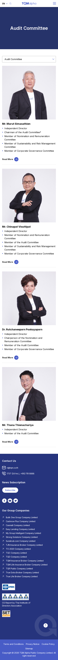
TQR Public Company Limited (19, 568)
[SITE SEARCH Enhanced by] (10, 4)
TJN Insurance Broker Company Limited (24, 545)
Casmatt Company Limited (18, 525)
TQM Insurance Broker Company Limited (25, 560)
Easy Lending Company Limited (20, 529)
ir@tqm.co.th (12, 468)
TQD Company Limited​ (16, 557)
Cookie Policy (48, 644)
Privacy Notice (32, 644)
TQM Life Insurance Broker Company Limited (26, 564)
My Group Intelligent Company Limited (23, 533)
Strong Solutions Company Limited (22, 537)
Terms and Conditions (13, 644)
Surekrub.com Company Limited (20, 541)
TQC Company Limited (16, 553)
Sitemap (29, 648)
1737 (9, 473)
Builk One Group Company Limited (22, 517)
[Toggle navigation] (54, 3)
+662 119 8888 (27, 473)
